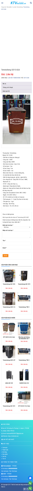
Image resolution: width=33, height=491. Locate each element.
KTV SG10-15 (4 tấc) (24, 406)
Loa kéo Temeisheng (18, 7)
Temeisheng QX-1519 (24, 284)
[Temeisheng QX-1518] (9, 276)
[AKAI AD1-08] (9, 374)
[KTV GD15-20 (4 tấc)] (9, 329)
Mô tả (4, 84)
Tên (4, 240)
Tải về (4, 458)
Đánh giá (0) (6, 91)
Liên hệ (4, 456)
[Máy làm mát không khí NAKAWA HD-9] (24, 329)
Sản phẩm (9, 7)
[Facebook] (27, 489)
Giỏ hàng (4, 452)
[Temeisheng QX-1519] (24, 276)
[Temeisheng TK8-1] (24, 298)
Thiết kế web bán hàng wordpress (20, 484)
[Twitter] (24, 489)
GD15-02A (26, 78)
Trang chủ (3, 7)
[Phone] (30, 483)
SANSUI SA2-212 (24, 383)
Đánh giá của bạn (8, 225)
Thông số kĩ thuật (8, 87)
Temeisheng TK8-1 (24, 307)
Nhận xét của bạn (8, 230)
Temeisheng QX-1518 (9, 284)
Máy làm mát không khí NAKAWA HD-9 (24, 337)
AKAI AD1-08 (9, 383)
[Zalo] (30, 478)
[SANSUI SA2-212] (24, 374)
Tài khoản (4, 447)
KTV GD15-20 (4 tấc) (9, 337)
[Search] (31, 3)
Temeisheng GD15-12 (9, 307)
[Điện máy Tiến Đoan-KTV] (18, 4)
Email (5, 248)
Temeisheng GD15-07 (9, 360)
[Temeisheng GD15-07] (9, 352)
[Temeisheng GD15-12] (9, 298)
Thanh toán (5, 450)
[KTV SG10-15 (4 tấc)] (24, 397)
